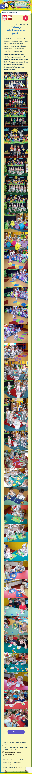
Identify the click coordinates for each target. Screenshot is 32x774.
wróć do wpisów (16, 732)
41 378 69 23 (9, 754)
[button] (2, 6)
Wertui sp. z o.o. (20, 767)
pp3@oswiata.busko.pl (13, 752)
